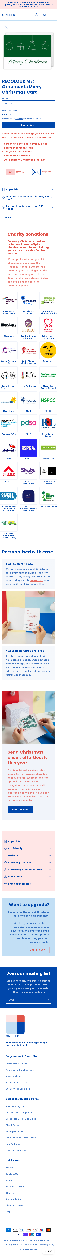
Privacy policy (12, 1245)
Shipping (19, 118)
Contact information (30, 1249)
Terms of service (29, 1245)
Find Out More (20, 809)
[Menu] (52, 15)
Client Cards (12, 1125)
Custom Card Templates (19, 1112)
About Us (10, 1180)
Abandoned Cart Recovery (20, 1070)
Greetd (15, 1240)
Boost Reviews (13, 1076)
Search (9, 1167)
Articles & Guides (15, 1186)
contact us (36, 580)
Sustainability (13, 1199)
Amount (6, 98)
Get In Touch (37, 949)
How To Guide (13, 1144)
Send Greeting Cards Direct (21, 1137)
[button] (28, 189)
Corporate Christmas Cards (21, 1118)
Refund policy (46, 1240)
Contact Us (12, 1174)
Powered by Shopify (28, 1240)
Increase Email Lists (16, 1082)
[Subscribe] (48, 1000)
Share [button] (8, 217)
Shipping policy (47, 1245)
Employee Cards (14, 1131)
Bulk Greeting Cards (16, 1106)
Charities (11, 1193)
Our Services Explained (18, 1088)
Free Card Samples (16, 1150)
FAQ (8, 1211)
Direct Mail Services (16, 1063)
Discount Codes (14, 1205)
